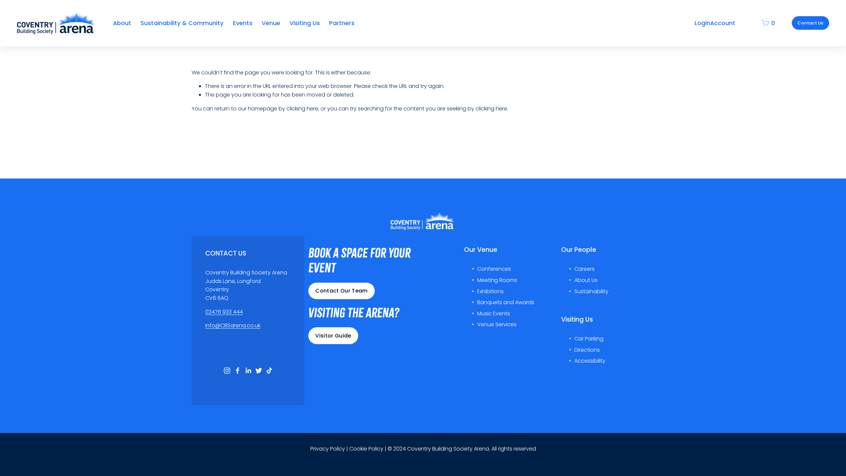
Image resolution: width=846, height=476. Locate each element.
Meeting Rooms (497, 280)
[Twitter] (258, 370)
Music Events (493, 313)
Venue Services (497, 324)
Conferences (494, 269)
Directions (587, 350)
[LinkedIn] (248, 370)
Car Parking (588, 338)
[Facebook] (237, 370)
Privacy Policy (327, 449)
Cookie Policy (366, 449)
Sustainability (591, 291)
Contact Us (810, 23)
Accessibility (589, 361)
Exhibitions (490, 291)
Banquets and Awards (505, 302)
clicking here (302, 108)
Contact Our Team (341, 291)
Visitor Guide (333, 335)
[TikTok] (269, 370)
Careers (584, 269)
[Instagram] (227, 370)
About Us (585, 280)
